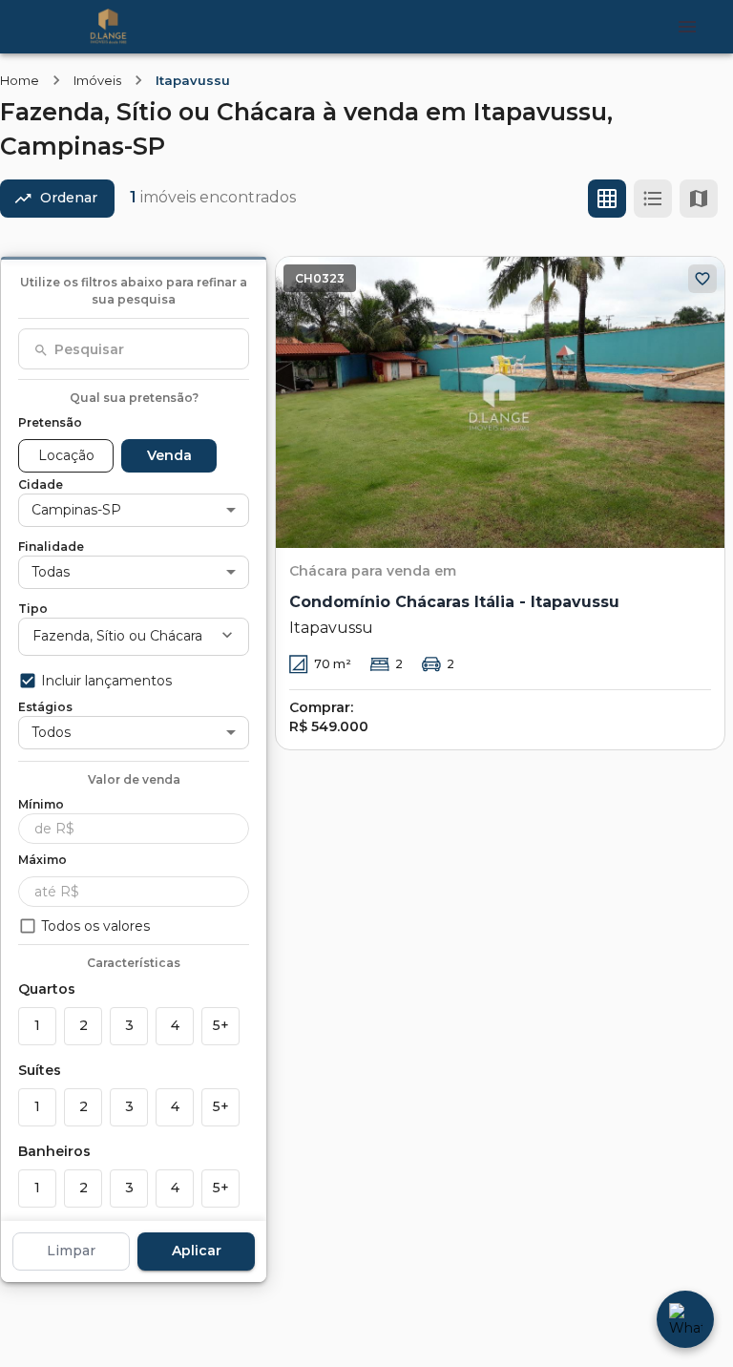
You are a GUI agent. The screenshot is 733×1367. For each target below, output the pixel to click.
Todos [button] (51, 732)
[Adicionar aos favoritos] (702, 278)
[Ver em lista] (653, 198)
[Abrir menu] (687, 27)
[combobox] (133, 349)
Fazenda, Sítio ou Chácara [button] (117, 635)
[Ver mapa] (699, 198)
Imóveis (97, 80)
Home (19, 80)
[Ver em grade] (607, 198)
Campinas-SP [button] (76, 509)
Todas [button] (50, 571)
